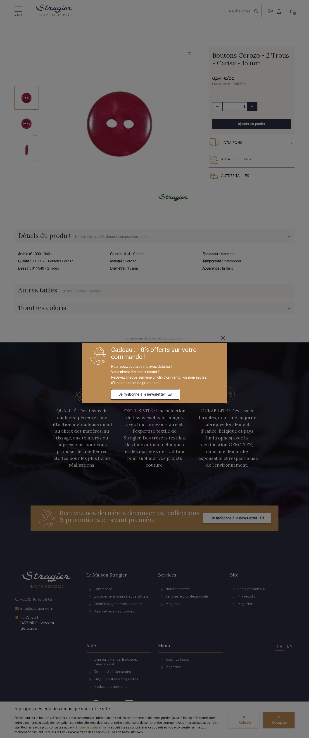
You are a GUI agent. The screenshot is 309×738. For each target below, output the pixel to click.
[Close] (223, 338)
